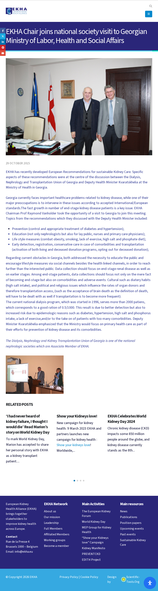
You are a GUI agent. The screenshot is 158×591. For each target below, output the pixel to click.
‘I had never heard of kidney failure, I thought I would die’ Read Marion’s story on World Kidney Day (27, 424)
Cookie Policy (89, 577)
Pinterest (3, 47)
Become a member (56, 546)
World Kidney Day (93, 521)
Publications (128, 517)
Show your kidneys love (73, 445)
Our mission (52, 517)
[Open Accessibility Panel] (150, 583)
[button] (150, 6)
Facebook (3, 30)
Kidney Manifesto (93, 548)
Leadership (51, 523)
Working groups (54, 540)
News (123, 511)
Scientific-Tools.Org (133, 579)
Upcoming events (132, 528)
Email (3, 53)
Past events (128, 534)
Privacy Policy (69, 577)
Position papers (130, 523)
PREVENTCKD (91, 554)
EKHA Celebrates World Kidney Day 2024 (127, 419)
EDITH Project (91, 559)
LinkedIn (3, 42)
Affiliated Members (56, 534)
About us (50, 511)
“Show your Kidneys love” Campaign (95, 540)
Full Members (53, 528)
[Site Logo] (16, 11)
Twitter (3, 36)
